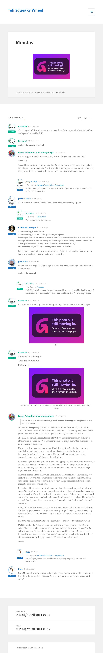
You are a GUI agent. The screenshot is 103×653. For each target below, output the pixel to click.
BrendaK (22, 126)
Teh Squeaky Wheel (25, 10)
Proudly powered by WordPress (29, 648)
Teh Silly (61, 92)
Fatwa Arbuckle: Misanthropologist (36, 152)
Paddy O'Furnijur (27, 227)
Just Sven (23, 261)
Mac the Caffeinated (45, 92)
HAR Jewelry (24, 365)
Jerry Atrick (31, 181)
